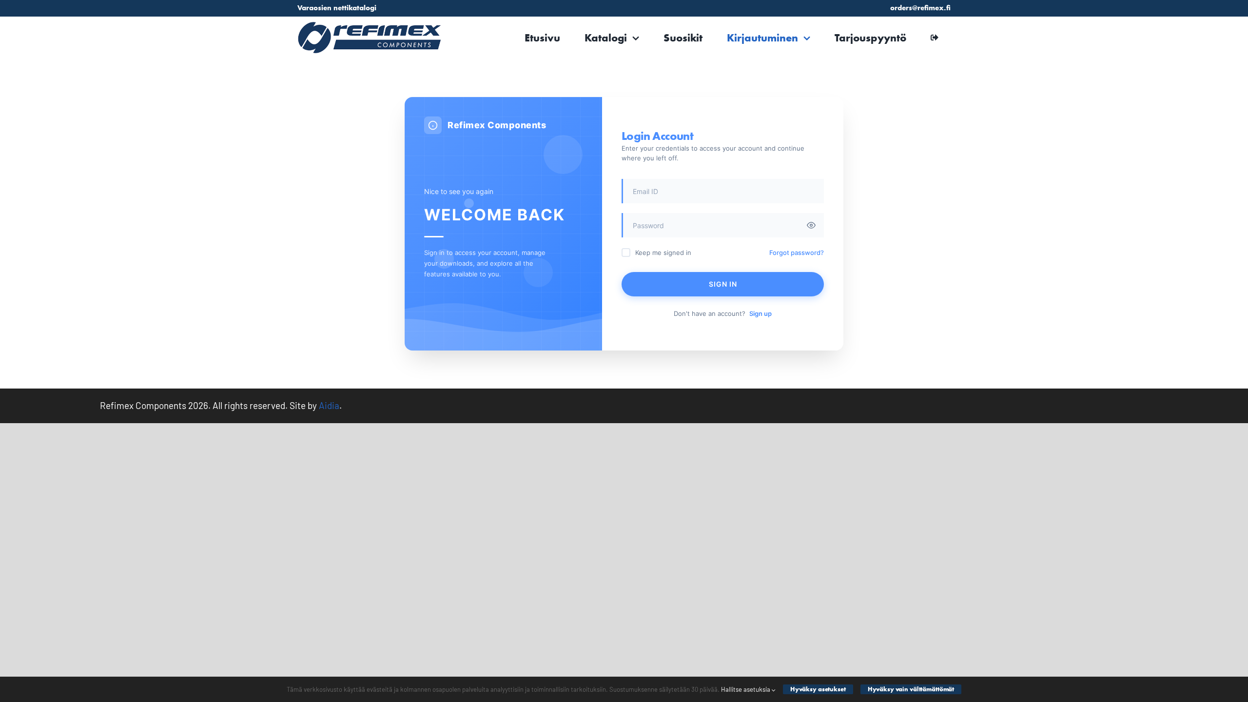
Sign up (760, 313)
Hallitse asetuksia (746, 689)
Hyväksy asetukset (818, 689)
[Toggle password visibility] (811, 225)
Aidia (329, 405)
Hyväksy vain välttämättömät (911, 689)
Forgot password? (796, 252)
